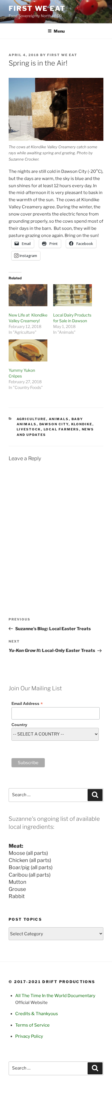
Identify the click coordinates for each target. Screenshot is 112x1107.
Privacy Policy (29, 1036)
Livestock (29, 429)
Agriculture (31, 419)
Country (19, 724)
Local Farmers (61, 429)
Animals (59, 419)
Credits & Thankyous (36, 1013)
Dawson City (54, 424)
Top (107, 1102)
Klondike (81, 424)
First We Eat (37, 8)
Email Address (27, 703)
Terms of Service (32, 1025)
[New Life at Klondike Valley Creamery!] (28, 295)
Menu (59, 31)
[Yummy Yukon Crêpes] (28, 350)
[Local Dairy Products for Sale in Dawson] (72, 295)
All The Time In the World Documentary (55, 995)
